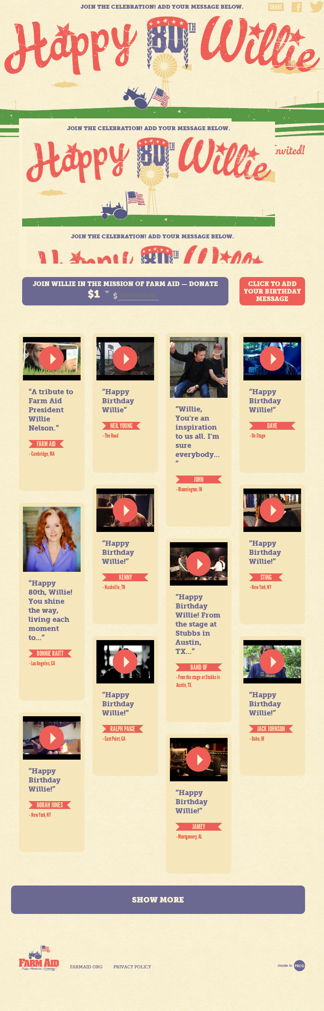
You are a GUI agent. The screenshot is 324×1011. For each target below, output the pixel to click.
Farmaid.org (86, 967)
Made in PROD (291, 965)
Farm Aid (39, 958)
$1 (94, 294)
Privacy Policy (132, 967)
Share (276, 7)
